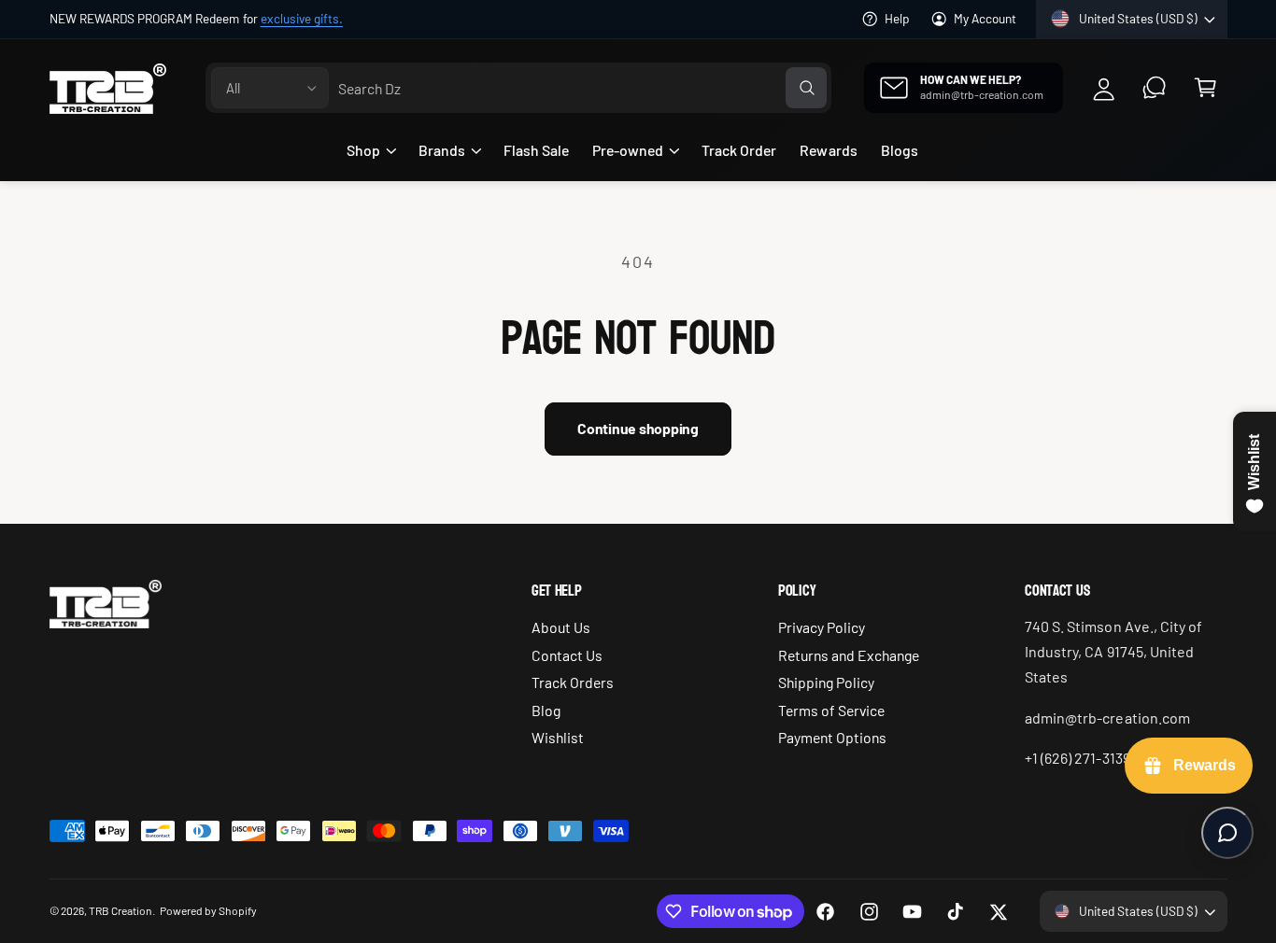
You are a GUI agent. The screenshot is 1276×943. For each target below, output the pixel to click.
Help (897, 18)
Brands (441, 150)
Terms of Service (831, 710)
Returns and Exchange (848, 655)
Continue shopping (638, 428)
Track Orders (573, 682)
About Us (561, 627)
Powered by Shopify (208, 910)
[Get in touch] (1155, 88)
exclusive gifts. (302, 18)
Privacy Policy (821, 627)
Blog (546, 710)
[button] (1205, 88)
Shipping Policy (826, 682)
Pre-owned (627, 150)
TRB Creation (120, 910)
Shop (363, 150)
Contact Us (567, 655)
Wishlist (558, 737)
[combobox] (582, 88)
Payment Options (832, 737)
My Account (985, 18)
